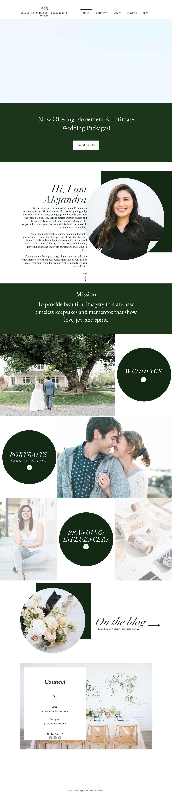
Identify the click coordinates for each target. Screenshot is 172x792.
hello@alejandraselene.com (55, 711)
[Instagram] (50, 737)
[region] (86, 706)
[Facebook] (55, 737)
